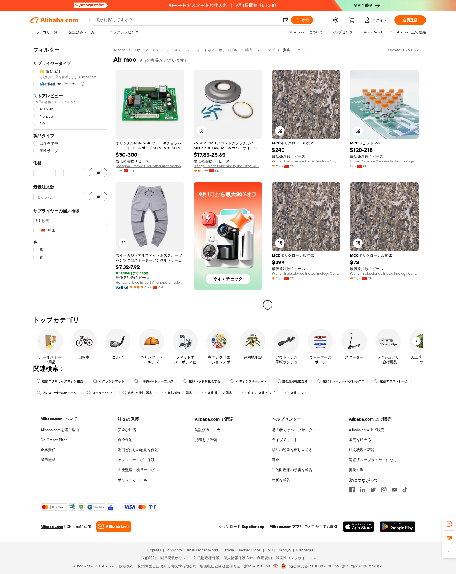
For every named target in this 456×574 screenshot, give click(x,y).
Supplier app (253, 526)
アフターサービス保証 (136, 460)
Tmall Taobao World (202, 550)
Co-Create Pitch (54, 440)
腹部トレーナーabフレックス (343, 381)
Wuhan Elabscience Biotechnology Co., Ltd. (306, 161)
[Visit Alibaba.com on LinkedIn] (362, 489)
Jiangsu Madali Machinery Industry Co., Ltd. (228, 166)
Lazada (228, 550)
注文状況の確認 (362, 450)
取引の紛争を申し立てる (292, 450)
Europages (305, 550)
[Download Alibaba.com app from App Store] (358, 526)
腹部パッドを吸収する (204, 381)
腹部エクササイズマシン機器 (62, 381)
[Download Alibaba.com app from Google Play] (397, 526)
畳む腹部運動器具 (294, 381)
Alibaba (119, 50)
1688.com (174, 550)
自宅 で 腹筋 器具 (140, 393)
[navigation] (70, 178)
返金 (275, 460)
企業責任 (48, 450)
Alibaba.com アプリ (286, 526)
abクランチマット (111, 381)
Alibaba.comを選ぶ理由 (60, 430)
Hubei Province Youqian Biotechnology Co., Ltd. (384, 161)
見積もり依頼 (206, 440)
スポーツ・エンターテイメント (159, 50)
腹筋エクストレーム (394, 381)
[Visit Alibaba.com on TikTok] (405, 489)
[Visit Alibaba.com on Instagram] (384, 489)
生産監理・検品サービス (138, 470)
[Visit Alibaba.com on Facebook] (352, 489)
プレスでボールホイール (59, 393)
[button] (286, 20)
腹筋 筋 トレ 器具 (219, 393)
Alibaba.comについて (59, 419)
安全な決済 (127, 430)
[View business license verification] (275, 566)
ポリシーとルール (132, 480)
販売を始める (360, 440)
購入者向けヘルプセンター (294, 430)
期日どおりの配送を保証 (138, 450)
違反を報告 (281, 480)
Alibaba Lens (52, 526)
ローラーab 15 (102, 393)
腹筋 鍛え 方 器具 (180, 393)
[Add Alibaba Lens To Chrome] (113, 526)
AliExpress (152, 550)
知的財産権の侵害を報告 (292, 470)
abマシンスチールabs (251, 381)
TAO (269, 550)
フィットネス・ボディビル (215, 50)
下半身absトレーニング (156, 381)
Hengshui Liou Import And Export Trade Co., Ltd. (150, 282)
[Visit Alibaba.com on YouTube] (394, 489)
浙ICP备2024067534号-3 (362, 566)
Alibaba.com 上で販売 (366, 430)
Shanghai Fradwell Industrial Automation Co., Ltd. (150, 166)
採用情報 (48, 460)
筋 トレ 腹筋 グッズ (261, 393)
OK (98, 173)
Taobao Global (249, 550)
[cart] (353, 21)
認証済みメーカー (209, 430)
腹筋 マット (298, 393)
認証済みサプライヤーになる (373, 460)
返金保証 (125, 440)
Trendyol (284, 550)
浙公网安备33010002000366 (314, 566)
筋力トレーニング (260, 50)
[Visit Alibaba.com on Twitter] (373, 489)
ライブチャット (285, 440)
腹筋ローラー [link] (294, 50)
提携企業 (356, 470)
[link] (449, 524)
